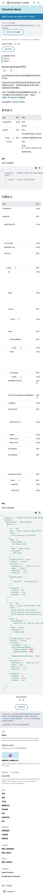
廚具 (3, 813)
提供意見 (8, 49)
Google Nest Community (11, 876)
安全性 (4, 801)
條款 (3, 886)
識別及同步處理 (18, 102)
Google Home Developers (10, 39)
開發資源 (5, 838)
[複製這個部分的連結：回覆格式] (14, 197)
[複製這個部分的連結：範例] (7, 158)
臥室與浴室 (5, 817)
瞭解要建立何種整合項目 (10, 760)
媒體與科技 (5, 805)
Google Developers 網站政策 (12, 718)
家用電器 (5, 809)
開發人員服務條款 (8, 849)
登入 (38, 3)
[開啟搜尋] (34, 2)
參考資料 (36, 39)
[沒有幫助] (19, 44)
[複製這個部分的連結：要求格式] (14, 110)
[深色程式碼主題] (36, 168)
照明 (3, 794)
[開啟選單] (3, 2)
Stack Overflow (7, 872)
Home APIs (6, 776)
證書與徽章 (5, 831)
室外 (3, 821)
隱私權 (9, 886)
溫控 (3, 798)
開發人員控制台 (7, 862)
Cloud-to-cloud (11, 9)
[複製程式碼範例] (39, 168)
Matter (4, 735)
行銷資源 (5, 835)
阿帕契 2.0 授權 (23, 716)
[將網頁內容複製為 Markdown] (11, 70)
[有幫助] (15, 44)
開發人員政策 (6, 853)
